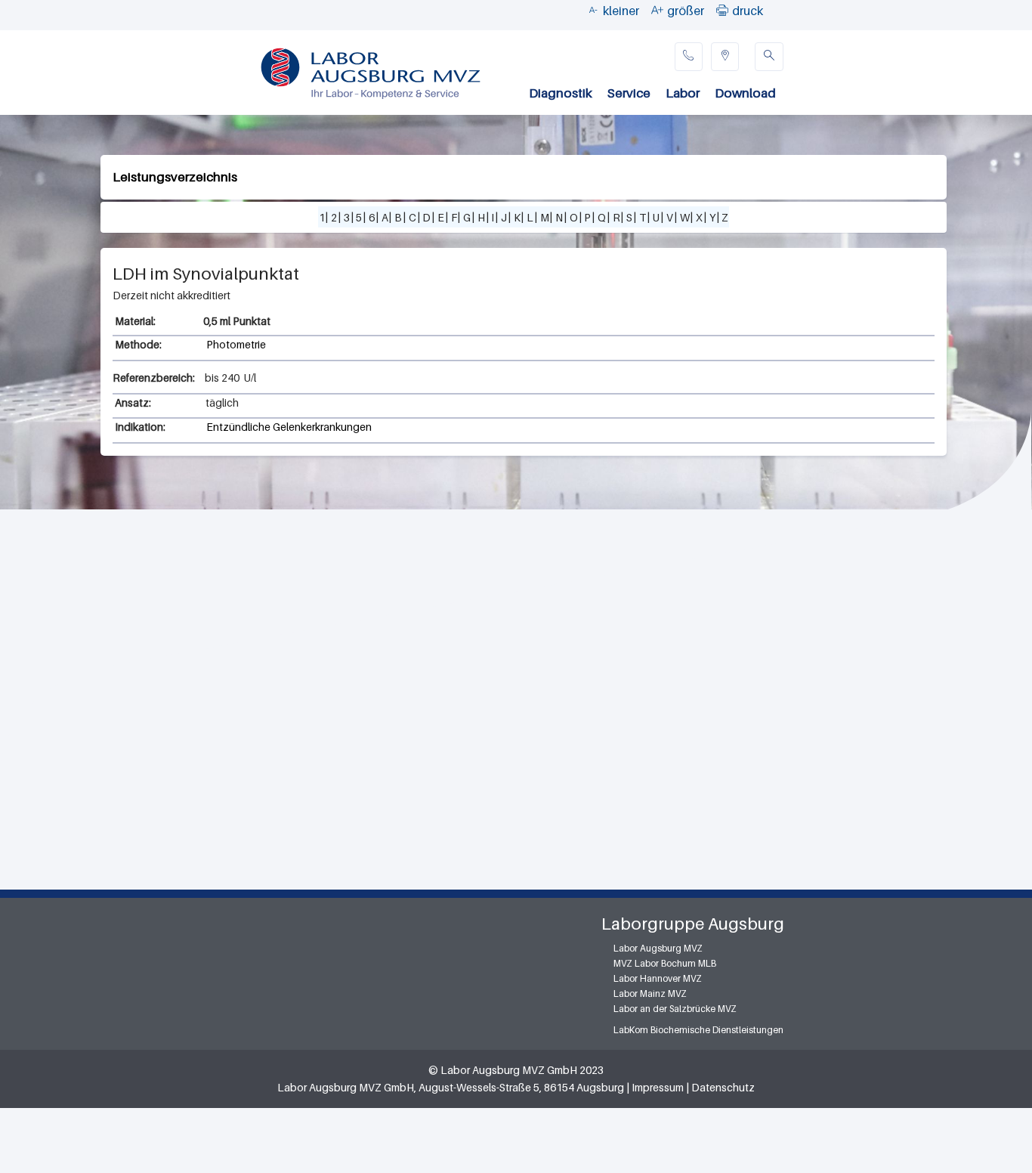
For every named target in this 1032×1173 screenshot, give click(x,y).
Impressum (658, 1087)
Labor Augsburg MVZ (658, 948)
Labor (683, 93)
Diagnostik (560, 93)
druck (747, 10)
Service (628, 93)
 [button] (722, 10)
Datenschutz (723, 1087)
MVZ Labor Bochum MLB (664, 963)
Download (745, 93)
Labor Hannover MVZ (657, 978)
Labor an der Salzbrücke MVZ (675, 1008)
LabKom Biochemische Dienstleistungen (698, 1029)
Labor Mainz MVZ (650, 993)
